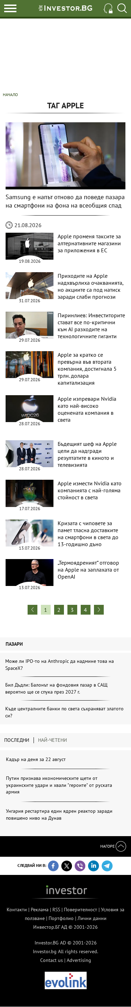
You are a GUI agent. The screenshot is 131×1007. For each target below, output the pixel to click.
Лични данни (92, 918)
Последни (16, 740)
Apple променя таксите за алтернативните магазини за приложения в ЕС (89, 243)
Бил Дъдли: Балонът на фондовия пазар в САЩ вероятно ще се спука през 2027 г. (56, 688)
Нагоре (108, 846)
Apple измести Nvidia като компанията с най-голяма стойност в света (90, 490)
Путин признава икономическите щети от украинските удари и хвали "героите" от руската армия (59, 785)
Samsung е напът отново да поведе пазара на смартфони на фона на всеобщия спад (65, 201)
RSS (56, 909)
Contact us (51, 960)
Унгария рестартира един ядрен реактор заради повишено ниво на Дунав (59, 814)
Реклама (40, 909)
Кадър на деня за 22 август (36, 759)
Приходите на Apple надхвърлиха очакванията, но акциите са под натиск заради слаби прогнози (90, 286)
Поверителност (80, 909)
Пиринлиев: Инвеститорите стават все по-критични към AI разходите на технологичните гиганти (91, 326)
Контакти (17, 909)
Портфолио (61, 918)
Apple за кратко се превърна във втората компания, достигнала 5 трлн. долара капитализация (87, 368)
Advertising (79, 960)
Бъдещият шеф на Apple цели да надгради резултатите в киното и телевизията (87, 454)
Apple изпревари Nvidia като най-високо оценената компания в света (87, 409)
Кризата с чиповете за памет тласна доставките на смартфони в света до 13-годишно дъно (88, 534)
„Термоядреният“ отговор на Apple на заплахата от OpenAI (88, 569)
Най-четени (52, 740)
